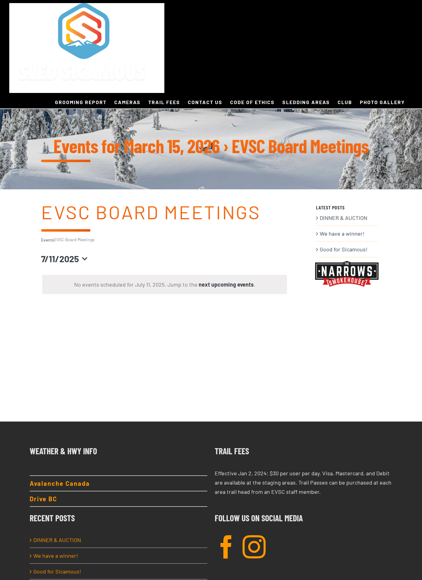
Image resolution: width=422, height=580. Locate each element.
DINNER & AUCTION (343, 217)
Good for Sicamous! (344, 249)
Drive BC (43, 498)
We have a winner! (342, 233)
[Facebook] (226, 546)
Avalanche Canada (60, 483)
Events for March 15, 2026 (136, 145)
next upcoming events (226, 284)
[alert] (164, 284)
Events (47, 239)
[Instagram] (254, 546)
